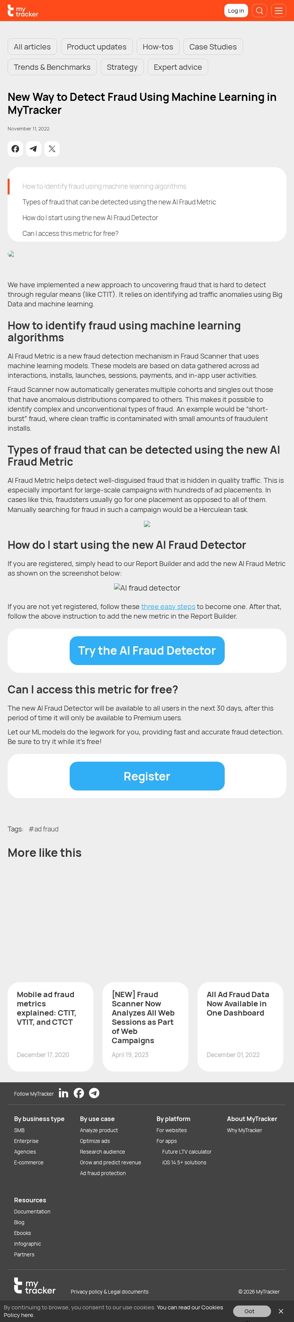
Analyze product (99, 1130)
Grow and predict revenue (110, 1162)
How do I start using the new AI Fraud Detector (90, 217)
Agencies (25, 1151)
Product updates (97, 46)
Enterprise (26, 1141)
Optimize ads (95, 1141)
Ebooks (22, 1233)
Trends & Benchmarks (52, 67)
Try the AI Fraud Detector (147, 650)
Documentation (32, 1211)
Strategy (122, 67)
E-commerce (29, 1162)
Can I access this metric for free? (71, 233)
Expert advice (178, 67)
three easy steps (168, 606)
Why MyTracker (244, 1130)
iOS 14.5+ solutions (184, 1162)
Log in (236, 11)
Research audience (102, 1151)
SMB (19, 1130)
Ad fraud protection (103, 1173)
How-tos (158, 46)
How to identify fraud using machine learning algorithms (104, 186)
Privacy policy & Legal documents (110, 1291)
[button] (15, 148)
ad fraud (46, 829)
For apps (167, 1141)
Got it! (250, 1312)
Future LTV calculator (187, 1151)
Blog (19, 1222)
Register (147, 776)
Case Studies (213, 46)
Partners (24, 1254)
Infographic (27, 1243)
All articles (32, 46)
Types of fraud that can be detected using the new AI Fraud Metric (119, 202)
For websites (172, 1130)
